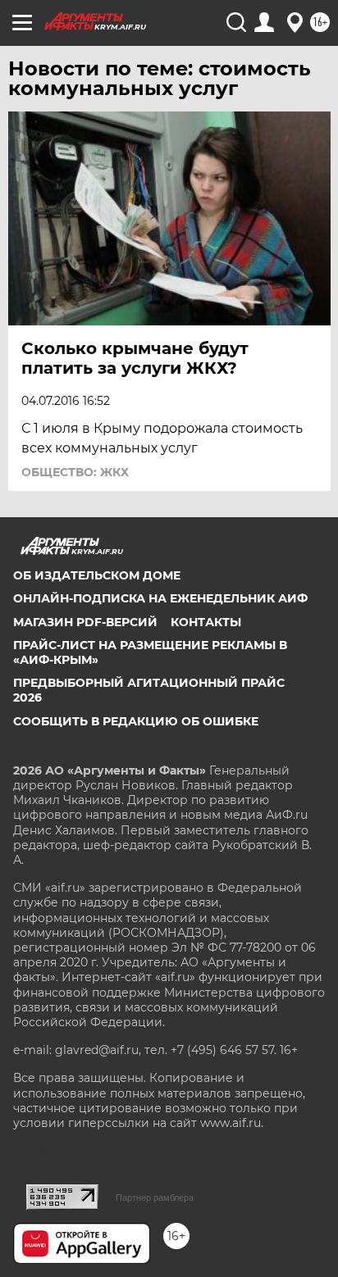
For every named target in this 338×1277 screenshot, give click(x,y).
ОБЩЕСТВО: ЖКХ (75, 472)
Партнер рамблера (155, 1197)
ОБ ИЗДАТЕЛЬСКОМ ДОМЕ (96, 575)
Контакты (206, 622)
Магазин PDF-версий (85, 622)
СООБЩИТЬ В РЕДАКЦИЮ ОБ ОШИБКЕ (135, 721)
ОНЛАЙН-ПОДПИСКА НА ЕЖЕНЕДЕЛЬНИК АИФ (160, 598)
